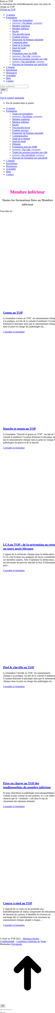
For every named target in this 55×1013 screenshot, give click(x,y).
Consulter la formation (14, 331)
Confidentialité (7, 941)
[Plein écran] (7, 1009)
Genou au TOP (13, 312)
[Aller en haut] (27, 1000)
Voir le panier (6, 98)
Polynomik (16, 944)
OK (2, 1006)
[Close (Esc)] (1, 1009)
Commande (18, 98)
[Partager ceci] (4, 1009)
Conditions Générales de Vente (31, 941)
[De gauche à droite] (4, 1012)
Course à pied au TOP (17, 903)
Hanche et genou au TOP (19, 428)
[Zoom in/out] (10, 1009)
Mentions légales (31, 938)
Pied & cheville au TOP (18, 667)
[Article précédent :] (1, 1012)
